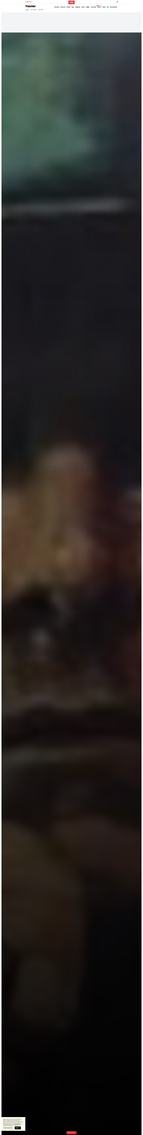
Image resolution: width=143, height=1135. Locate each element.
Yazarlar (27, 9)
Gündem (56, 7)
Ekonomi (62, 7)
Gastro (99, 7)
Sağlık (87, 7)
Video (104, 7)
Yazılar (30, 6)
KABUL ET (17, 1128)
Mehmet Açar (71, 1132)
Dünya (68, 7)
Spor (73, 7)
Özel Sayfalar (34, 9)
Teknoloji (93, 7)
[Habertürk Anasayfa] (71, 2)
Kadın (83, 7)
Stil (108, 7)
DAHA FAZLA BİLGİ (8, 1128)
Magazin (77, 7)
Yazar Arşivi (40, 9)
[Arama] (25, 2)
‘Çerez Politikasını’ (17, 1124)
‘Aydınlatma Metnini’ (7, 1125)
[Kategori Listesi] (117, 2)
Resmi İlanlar (113, 7)
